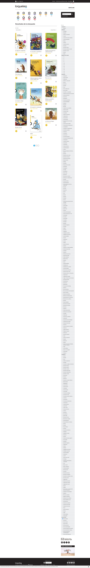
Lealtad (64, 242)
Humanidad (65, 218)
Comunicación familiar (67, 123)
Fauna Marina (65, 426)
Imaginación (65, 444)
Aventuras (65, 378)
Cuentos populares (66, 39)
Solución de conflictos (66, 316)
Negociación (65, 479)
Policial (64, 485)
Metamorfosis (65, 258)
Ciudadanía (65, 388)
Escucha (64, 188)
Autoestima (65, 98)
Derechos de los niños (66, 155)
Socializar (64, 313)
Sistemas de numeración (67, 311)
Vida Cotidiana (65, 514)
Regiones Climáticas (66, 496)
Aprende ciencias (66, 365)
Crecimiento (65, 144)
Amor (64, 87)
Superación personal (66, 506)
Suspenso (64, 324)
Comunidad (65, 391)
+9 (63, 61)
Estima (64, 191)
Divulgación (65, 168)
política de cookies (55, 566)
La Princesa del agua (49, 121)
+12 (64, 66)
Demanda (65, 412)
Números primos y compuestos (68, 273)
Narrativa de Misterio (66, 474)
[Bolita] (36, 123)
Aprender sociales (66, 373)
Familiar (64, 425)
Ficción (64, 199)
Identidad (64, 221)
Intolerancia (65, 239)
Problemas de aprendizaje (67, 491)
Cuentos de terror (66, 409)
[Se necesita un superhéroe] (36, 41)
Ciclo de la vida (65, 111)
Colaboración (65, 116)
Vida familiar (65, 351)
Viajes (64, 346)
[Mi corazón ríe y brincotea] (36, 96)
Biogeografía (65, 383)
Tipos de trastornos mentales (68, 326)
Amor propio (65, 90)
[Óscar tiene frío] (21, 65)
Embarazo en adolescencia (67, 177)
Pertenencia (65, 282)
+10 (64, 63)
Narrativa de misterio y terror (68, 476)
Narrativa (64, 45)
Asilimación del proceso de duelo (68, 93)
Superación (65, 318)
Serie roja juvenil (66, 525)
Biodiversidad (65, 381)
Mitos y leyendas (66, 466)
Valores (64, 342)
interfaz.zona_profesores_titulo (61, 1)
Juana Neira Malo (34, 53)
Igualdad (64, 223)
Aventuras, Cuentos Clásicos (67, 380)
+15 (29, 20)
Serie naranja (65, 523)
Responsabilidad (66, 302)
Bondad (64, 106)
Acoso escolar (65, 77)
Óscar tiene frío (18, 74)
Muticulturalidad (66, 268)
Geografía (64, 207)
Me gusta (25, 54)
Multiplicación (65, 265)
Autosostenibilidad (66, 101)
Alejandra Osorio (33, 80)
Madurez (64, 252)
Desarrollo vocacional (66, 158)
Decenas (64, 153)
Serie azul (64, 520)
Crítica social (65, 407)
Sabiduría (64, 308)
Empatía (64, 179)
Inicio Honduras (73, 1)
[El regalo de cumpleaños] (21, 41)
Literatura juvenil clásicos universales (67, 461)
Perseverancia (65, 281)
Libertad (64, 245)
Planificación (65, 284)
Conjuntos (65, 131)
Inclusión (64, 226)
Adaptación (65, 79)
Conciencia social (66, 394)
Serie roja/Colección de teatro (68, 528)
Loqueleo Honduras (21, 6)
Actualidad (70, 1)
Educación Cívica (66, 417)
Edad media (65, 415)
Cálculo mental (65, 109)
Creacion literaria (66, 404)
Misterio (64, 260)
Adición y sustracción (66, 80)
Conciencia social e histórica (67, 396)
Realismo (64, 287)
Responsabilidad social (67, 499)
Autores (53, 1)
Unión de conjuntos (66, 337)
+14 (23, 20)
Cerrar (88, 566)
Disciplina (64, 163)
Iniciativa (64, 229)
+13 (18, 20)
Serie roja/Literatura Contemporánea (66, 532)
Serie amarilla (65, 518)
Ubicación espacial (66, 334)
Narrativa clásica (66, 47)
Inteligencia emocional (66, 234)
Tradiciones (65, 332)
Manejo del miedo (66, 255)
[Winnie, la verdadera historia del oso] (51, 91)
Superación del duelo (66, 504)
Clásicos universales (66, 34)
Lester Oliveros (48, 79)
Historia (64, 42)
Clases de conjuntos (66, 114)
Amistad (64, 85)
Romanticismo (65, 501)
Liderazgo (64, 250)
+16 (34, 20)
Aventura (64, 103)
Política (64, 487)
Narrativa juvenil (66, 477)
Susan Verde (48, 122)
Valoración (65, 340)
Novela (64, 52)
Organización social (66, 484)
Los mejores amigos (19, 100)
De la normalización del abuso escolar (68, 151)
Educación (65, 174)
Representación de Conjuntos (68, 297)
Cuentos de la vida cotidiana (67, 37)
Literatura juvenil (66, 44)
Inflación (64, 447)
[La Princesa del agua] (51, 114)
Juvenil (64, 455)
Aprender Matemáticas (67, 372)
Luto (64, 463)
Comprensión (65, 117)
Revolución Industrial (66, 303)
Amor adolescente (66, 88)
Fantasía (64, 196)
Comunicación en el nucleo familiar (67, 121)
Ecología (64, 169)
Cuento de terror (66, 146)
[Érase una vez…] (51, 68)
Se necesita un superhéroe (35, 51)
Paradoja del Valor (66, 279)
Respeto (64, 300)
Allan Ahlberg (48, 53)
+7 (16, 54)
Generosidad (65, 205)
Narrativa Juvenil (66, 50)
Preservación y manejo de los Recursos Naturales (68, 489)
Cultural (64, 410)
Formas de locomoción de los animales (68, 202)
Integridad (65, 231)
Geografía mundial (66, 433)
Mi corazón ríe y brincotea (35, 107)
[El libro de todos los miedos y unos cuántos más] (36, 67)
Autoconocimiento (66, 95)
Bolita (31, 133)
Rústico (64, 28)
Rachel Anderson (18, 102)
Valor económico (66, 509)
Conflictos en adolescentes (67, 128)
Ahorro (64, 82)
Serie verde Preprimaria (67, 534)
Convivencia (65, 399)
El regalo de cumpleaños (20, 50)
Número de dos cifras (66, 271)
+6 (63, 56)
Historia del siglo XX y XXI (67, 213)
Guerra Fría (65, 208)
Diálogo (64, 161)
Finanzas (64, 428)
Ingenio (64, 228)
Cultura (64, 149)
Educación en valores (66, 176)
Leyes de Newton (66, 244)
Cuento (64, 36)
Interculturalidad (66, 236)
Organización (65, 274)
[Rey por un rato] (21, 117)
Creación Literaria (66, 141)
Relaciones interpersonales (67, 295)
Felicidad (64, 198)
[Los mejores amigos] (21, 90)
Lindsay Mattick (48, 101)
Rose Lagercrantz (33, 108)
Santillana (71, 7)
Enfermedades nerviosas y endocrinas (67, 185)
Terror (64, 507)
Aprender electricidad (66, 370)
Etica (64, 193)
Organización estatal (66, 482)
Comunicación (65, 119)
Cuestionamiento (66, 147)
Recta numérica (65, 292)
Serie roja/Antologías (66, 526)
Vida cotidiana (65, 348)
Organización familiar (66, 276)
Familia (64, 423)
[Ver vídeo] (68, 552)
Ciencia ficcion (65, 386)
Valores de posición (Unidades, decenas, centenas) (68, 344)
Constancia (65, 133)
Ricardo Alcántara (19, 75)
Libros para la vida (66, 457)
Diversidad (65, 166)
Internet (64, 237)
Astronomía (65, 375)
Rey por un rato (18, 127)
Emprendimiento (66, 182)
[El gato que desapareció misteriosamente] (51, 41)
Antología (64, 31)
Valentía (64, 339)
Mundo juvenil (65, 469)
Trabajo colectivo (66, 329)
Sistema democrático (66, 310)
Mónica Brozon (18, 128)
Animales (64, 362)
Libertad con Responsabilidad (68, 247)
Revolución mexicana (66, 305)
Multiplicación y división (67, 266)
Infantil (64, 446)
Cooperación (65, 139)
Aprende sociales (66, 367)
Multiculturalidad (66, 263)
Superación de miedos (66, 321)
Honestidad (65, 215)
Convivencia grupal (66, 136)
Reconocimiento (66, 289)
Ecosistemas (65, 171)
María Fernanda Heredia (20, 52)
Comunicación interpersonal (67, 125)
